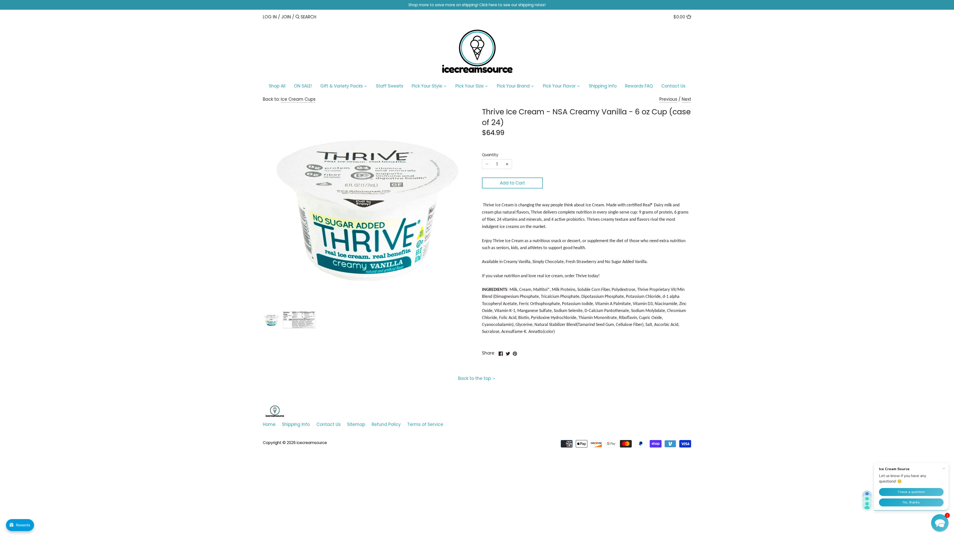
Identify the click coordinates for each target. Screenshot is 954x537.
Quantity (490, 155)
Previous (668, 99)
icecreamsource (312, 442)
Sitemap (356, 424)
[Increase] (507, 164)
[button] (940, 523)
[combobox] (321, 17)
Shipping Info (296, 424)
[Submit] (297, 17)
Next (686, 99)
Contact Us (329, 424)
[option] (271, 319)
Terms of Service (425, 424)
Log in (270, 17)
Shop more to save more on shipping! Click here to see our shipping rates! (477, 4)
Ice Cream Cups (298, 99)
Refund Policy (386, 424)
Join (286, 17)
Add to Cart (512, 183)
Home (269, 424)
